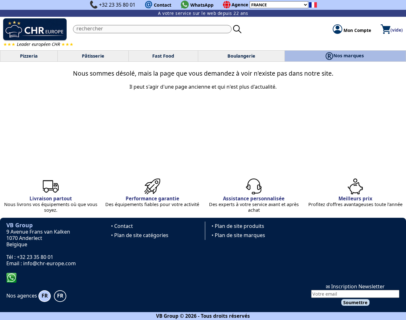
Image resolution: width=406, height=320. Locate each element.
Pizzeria (29, 56)
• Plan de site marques (238, 235)
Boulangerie (241, 56)
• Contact (122, 226)
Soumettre (355, 302)
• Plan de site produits (238, 226)
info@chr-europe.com (49, 263)
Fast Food (163, 56)
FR (45, 295)
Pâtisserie (93, 56)
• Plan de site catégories (139, 235)
